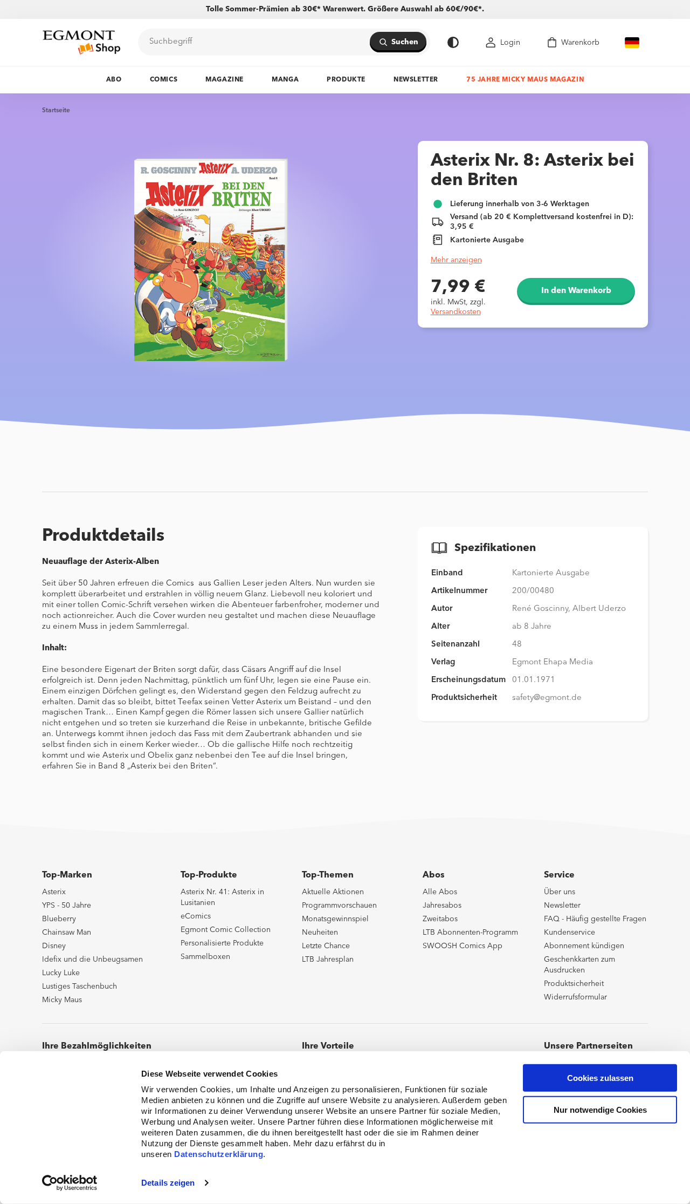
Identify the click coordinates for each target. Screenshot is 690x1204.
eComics (196, 916)
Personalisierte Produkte (222, 943)
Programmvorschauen (339, 905)
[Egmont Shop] (81, 42)
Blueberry (59, 919)
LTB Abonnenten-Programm (470, 932)
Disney (54, 946)
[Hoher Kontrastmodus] (453, 42)
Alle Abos (440, 892)
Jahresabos (442, 905)
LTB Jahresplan (328, 959)
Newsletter (416, 80)
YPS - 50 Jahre (66, 905)
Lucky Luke (61, 973)
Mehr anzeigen (456, 260)
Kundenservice (569, 932)
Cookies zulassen (600, 1078)
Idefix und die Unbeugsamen (92, 959)
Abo (114, 80)
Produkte (346, 80)
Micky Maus (62, 1000)
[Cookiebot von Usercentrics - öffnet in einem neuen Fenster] (70, 1183)
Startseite (56, 110)
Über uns (559, 892)
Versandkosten (456, 312)
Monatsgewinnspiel (335, 919)
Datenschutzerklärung (218, 1154)
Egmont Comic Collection (226, 930)
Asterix (54, 892)
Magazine (224, 80)
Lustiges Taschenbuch (79, 986)
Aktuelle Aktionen (333, 892)
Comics (164, 80)
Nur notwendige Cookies (600, 1109)
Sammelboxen (205, 957)
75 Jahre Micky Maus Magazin (525, 80)
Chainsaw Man (66, 932)
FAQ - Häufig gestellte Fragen (595, 919)
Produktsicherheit (574, 984)
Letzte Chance (326, 946)
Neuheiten (320, 932)
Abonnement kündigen (584, 946)
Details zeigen (168, 1182)
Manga (285, 80)
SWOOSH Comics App (462, 946)
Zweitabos (440, 919)
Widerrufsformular (575, 997)
